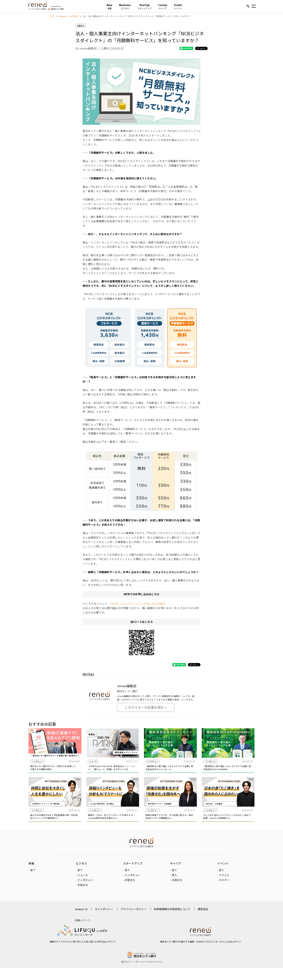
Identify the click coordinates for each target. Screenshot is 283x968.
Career (162, 6)
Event (178, 6)
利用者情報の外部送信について (172, 909)
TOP (53, 16)
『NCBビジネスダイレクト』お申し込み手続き (138, 603)
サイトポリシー (104, 909)
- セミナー (223, 880)
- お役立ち (82, 885)
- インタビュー (84, 880)
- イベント (223, 875)
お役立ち (74, 16)
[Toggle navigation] (253, 6)
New (109, 6)
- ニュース (82, 875)
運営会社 (203, 909)
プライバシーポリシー (133, 909)
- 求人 (173, 875)
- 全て (32, 870)
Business (125, 6)
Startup (144, 6)
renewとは (81, 909)
